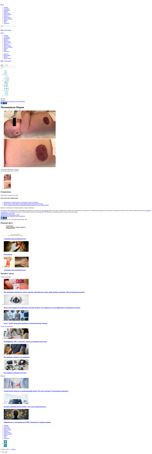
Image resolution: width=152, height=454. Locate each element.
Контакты (6, 23)
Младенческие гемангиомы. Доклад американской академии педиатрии (23, 203)
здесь (75, 212)
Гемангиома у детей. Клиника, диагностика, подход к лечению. (21, 202)
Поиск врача (7, 17)
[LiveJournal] (6, 103)
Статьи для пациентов (7, 326)
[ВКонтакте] (2, 103)
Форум (6, 20)
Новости (6, 16)
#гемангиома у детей (13, 214)
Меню (2, 4)
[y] (1, 68)
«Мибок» (13, 449)
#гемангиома (4, 214)
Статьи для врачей (6, 277)
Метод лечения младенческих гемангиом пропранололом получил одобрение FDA (26, 205)
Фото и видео (7, 14)
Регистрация (7, 30)
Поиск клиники (8, 18)
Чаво (5, 21)
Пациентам (7, 10)
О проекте (6, 8)
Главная (6, 7)
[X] (4, 103)
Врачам (6, 11)
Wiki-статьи (7, 13)
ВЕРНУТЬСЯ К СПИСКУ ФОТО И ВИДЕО (13, 101)
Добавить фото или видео (8, 213)
